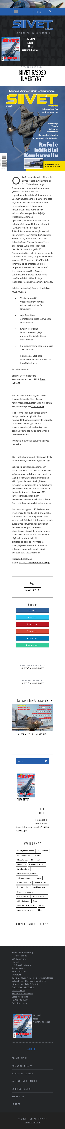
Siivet (41, 905)
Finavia (37, 855)
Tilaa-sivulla (37, 406)
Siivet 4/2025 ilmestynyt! (32, 734)
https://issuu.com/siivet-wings (34, 562)
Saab (35, 901)
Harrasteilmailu (22, 1073)
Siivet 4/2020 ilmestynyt (32, 666)
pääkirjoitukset (23, 901)
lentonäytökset (23, 887)
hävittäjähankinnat (36, 864)
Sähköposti (32, 645)
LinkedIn (32, 638)
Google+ (33, 631)
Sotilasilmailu (21, 1088)
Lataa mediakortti (20, 996)
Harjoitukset (22, 860)
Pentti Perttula (23, 896)
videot (39, 910)
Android (26, 492)
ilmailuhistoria (23, 869)
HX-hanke (21, 864)
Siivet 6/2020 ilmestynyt (32, 681)
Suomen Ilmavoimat (25, 910)
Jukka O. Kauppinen (25, 878)
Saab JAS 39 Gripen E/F (26, 905)
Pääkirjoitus (20, 1058)
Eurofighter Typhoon (25, 850)
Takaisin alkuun (32, 1122)
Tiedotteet (19, 1096)
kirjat (39, 878)
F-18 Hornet (43, 850)
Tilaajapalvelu (18, 990)
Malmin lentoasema (25, 892)
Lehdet (16, 1104)
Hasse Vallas (36, 860)
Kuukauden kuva (24, 883)
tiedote (25, 67)
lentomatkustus (41, 883)
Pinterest (33, 624)
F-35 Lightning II (23, 855)
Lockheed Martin (40, 887)
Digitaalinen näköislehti (23, 987)
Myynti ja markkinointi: (22, 993)
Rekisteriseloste (20, 1003)
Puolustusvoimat (40, 896)
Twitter (33, 617)
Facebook (33, 610)
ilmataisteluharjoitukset (27, 873)
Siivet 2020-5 (32, 589)
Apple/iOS (39, 492)
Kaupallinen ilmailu (24, 1081)
